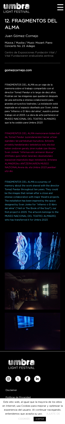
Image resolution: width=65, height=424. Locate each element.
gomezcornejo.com (18, 70)
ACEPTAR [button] (39, 419)
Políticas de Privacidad (18, 397)
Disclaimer (11, 390)
